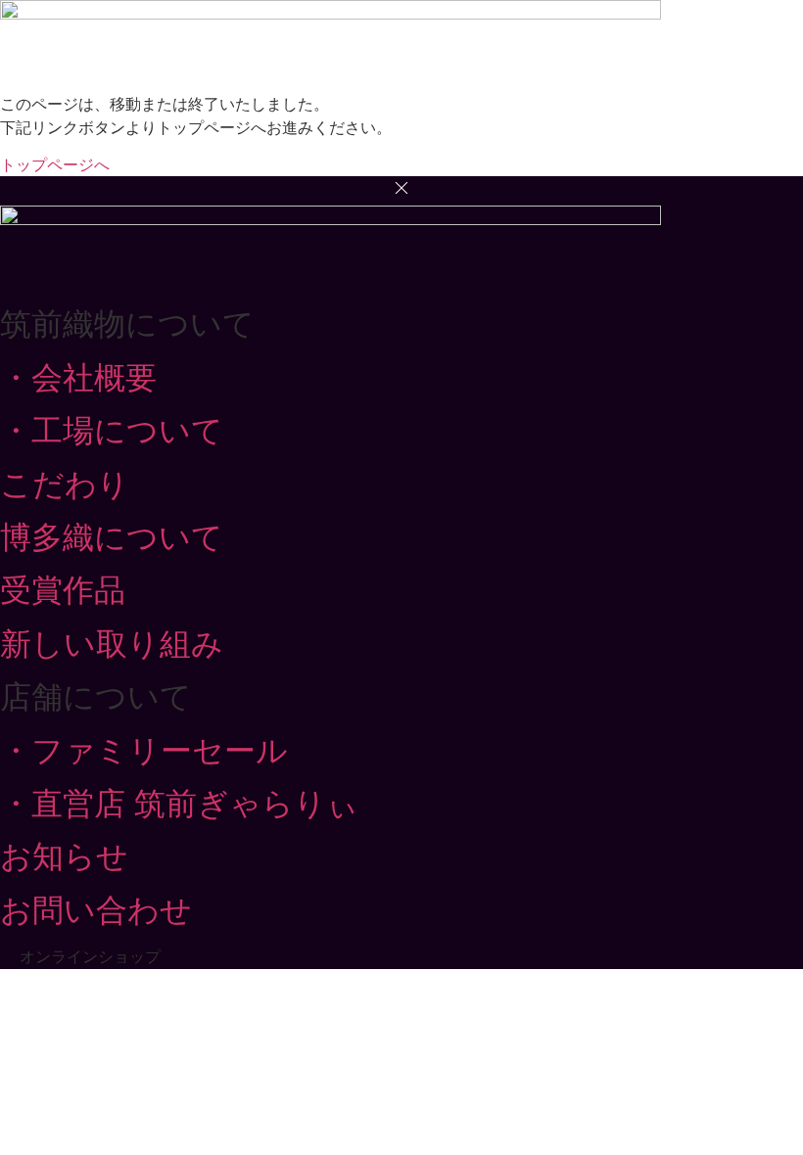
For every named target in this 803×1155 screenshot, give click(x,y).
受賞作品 (62, 590)
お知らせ (64, 856)
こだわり (64, 484)
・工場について (111, 430)
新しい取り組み (111, 644)
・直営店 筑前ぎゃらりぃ (179, 803)
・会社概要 (78, 377)
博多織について (111, 537)
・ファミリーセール (144, 750)
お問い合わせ (96, 910)
